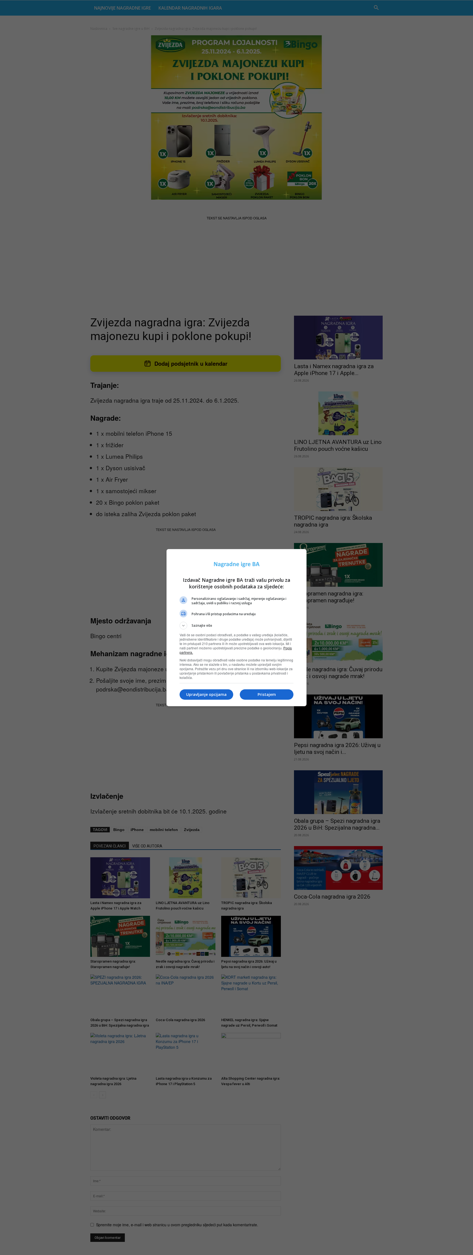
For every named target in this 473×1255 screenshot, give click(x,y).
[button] (236, 625)
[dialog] (236, 627)
